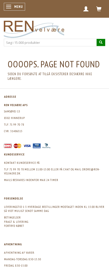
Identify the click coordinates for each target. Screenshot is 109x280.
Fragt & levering (16, 222)
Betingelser (12, 217)
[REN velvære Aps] (34, 28)
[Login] (86, 9)
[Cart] (99, 9)
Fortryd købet (14, 226)
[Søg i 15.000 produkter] (101, 42)
